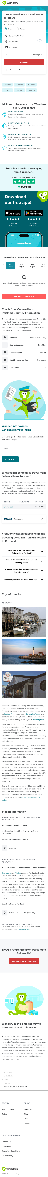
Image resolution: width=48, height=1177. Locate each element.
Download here (24, 929)
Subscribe (10, 459)
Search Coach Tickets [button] (24, 961)
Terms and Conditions (11, 1151)
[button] (44, 3)
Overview (19, 85)
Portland (7, 1083)
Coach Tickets (7, 1072)
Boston (7, 714)
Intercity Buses (8, 1109)
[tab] (10, 30)
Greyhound (8, 507)
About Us (28, 1109)
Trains (4, 1114)
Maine (6, 1079)
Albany (13, 714)
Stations (31, 90)
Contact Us (6, 1142)
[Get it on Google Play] (33, 213)
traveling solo (38, 719)
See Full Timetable (24, 296)
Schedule (7, 85)
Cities (19, 90)
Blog (26, 1114)
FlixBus (18, 873)
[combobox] (24, 36)
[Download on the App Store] (13, 213)
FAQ (7, 90)
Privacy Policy (7, 1156)
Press (26, 1119)
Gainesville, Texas (32, 714)
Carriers (31, 85)
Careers (27, 1123)
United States (9, 1076)
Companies (6, 1146)
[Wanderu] (10, 3)
